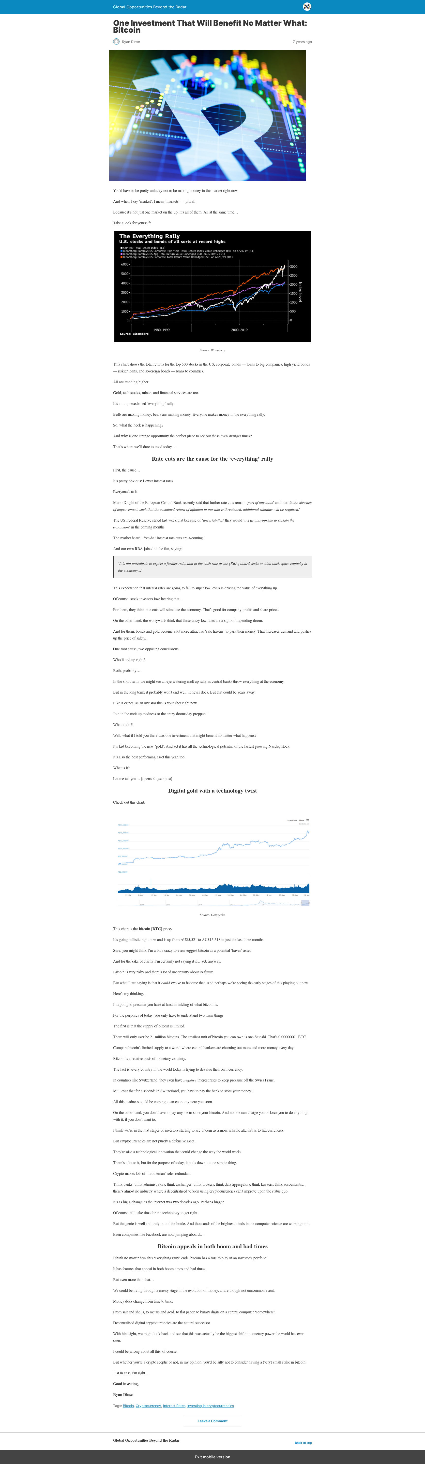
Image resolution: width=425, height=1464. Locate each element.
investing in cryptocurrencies (210, 1406)
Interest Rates (174, 1406)
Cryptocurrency (148, 1406)
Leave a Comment (213, 1421)
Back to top (303, 1443)
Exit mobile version (212, 1456)
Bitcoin (128, 1406)
